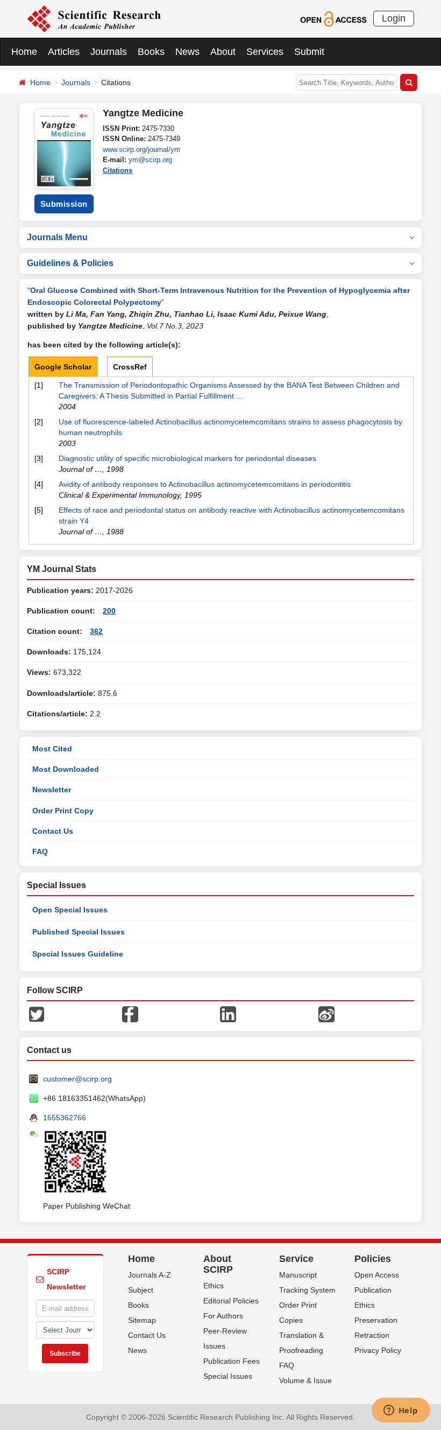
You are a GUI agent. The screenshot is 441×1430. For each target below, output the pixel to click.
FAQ (40, 851)
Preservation (375, 1320)
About (223, 51)
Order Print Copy (63, 810)
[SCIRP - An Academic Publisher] (94, 18)
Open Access (376, 1275)
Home (24, 51)
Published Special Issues (78, 931)
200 (109, 610)
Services (264, 51)
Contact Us (52, 831)
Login (394, 18)
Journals (108, 51)
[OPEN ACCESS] (333, 18)
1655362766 (64, 1117)
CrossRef (130, 366)
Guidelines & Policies (70, 263)
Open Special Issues (70, 909)
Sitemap (142, 1320)
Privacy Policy (377, 1350)
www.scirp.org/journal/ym (141, 149)
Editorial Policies (231, 1300)
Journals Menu (57, 237)
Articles (64, 51)
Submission (64, 203)
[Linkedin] (228, 1013)
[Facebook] (130, 1013)
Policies (372, 1258)
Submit (309, 51)
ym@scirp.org (150, 160)
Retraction (371, 1335)
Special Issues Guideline (77, 954)
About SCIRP (218, 1264)
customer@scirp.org (77, 1079)
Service (296, 1258)
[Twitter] (36, 1013)
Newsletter (51, 789)
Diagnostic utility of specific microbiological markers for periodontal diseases (187, 458)
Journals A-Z (149, 1275)
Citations (117, 170)
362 (96, 631)
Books (151, 51)
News (187, 51)
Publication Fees (231, 1361)
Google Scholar (62, 366)
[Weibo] (326, 1013)
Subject (140, 1290)
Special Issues (227, 1376)
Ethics (213, 1285)
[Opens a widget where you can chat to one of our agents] (400, 1411)
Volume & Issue (305, 1380)
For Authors (223, 1316)
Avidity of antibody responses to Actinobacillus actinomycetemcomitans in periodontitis (205, 484)
